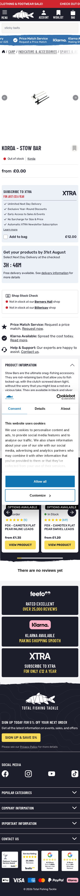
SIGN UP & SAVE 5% (21, 737)
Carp (11, 51)
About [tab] (65, 408)
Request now (32, 329)
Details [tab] (40, 408)
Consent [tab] (14, 408)
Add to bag (18, 237)
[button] (72, 512)
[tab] (40, 365)
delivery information (54, 273)
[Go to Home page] (23, 14)
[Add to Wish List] (74, 148)
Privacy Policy (29, 746)
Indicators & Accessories (37, 51)
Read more (18, 340)
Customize (38, 495)
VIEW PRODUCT (20, 545)
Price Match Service (26, 39)
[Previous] (4, 97)
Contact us (30, 352)
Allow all (40, 481)
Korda (31, 159)
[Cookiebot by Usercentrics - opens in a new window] (57, 397)
